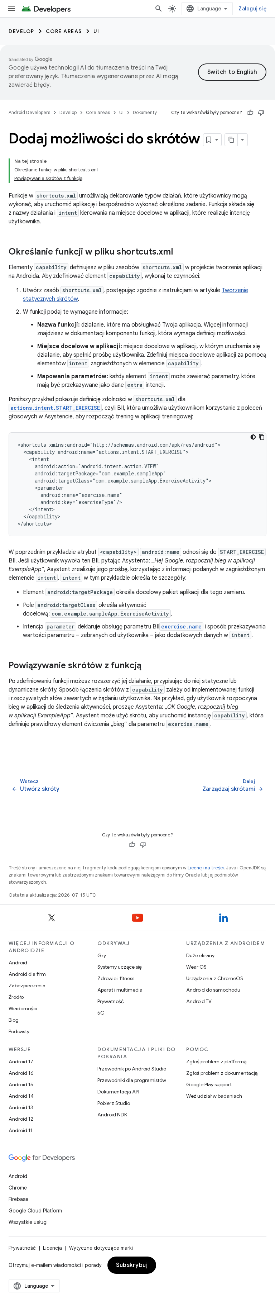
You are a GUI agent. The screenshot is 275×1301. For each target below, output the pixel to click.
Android (18, 962)
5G (101, 1013)
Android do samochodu (213, 990)
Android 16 (21, 1073)
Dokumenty (145, 112)
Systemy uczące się (119, 967)
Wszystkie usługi (28, 1222)
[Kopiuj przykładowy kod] (261, 437)
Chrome (18, 1187)
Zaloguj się (252, 8)
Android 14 (21, 1096)
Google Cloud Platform (35, 1210)
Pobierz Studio (113, 1103)
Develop (21, 31)
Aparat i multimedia (120, 990)
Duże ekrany (200, 955)
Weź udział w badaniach (214, 1096)
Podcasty (19, 1031)
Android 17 (21, 1061)
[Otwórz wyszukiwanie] (158, 8)
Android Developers (29, 112)
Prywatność (110, 1001)
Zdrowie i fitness (115, 978)
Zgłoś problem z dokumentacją (221, 1073)
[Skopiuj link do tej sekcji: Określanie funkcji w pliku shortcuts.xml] (180, 252)
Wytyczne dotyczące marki (101, 1248)
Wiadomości (23, 1008)
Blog (14, 1020)
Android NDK (112, 1114)
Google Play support (209, 1084)
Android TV (199, 1001)
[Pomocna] (250, 112)
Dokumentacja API (118, 1091)
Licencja (52, 1248)
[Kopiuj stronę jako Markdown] (231, 140)
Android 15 (21, 1084)
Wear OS (196, 967)
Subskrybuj (132, 1265)
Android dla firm (27, 974)
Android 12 (21, 1119)
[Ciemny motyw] (253, 437)
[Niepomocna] (261, 112)
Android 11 (21, 1130)
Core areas (64, 31)
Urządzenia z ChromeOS (214, 978)
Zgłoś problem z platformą (216, 1061)
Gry (101, 955)
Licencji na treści (206, 868)
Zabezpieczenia (27, 985)
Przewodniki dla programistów (131, 1080)
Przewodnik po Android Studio (131, 1068)
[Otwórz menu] (11, 8)
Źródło (16, 997)
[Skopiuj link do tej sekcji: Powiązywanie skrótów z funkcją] (148, 666)
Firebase (18, 1199)
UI (96, 31)
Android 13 (21, 1107)
